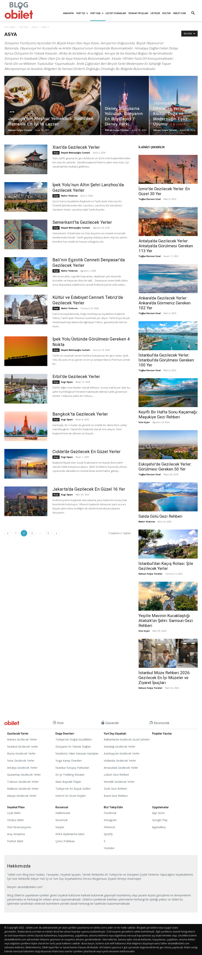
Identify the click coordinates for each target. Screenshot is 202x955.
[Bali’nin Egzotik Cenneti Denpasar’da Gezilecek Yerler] (25, 272)
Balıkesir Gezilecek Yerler (23, 788)
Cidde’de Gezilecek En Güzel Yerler (86, 451)
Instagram (110, 820)
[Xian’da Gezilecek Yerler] (25, 159)
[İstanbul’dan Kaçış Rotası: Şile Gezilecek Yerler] (168, 544)
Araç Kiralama (16, 834)
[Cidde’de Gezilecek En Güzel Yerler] (25, 464)
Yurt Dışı (95, 13)
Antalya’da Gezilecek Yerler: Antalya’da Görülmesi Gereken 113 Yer (165, 246)
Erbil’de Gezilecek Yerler (76, 376)
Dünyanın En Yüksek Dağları (73, 746)
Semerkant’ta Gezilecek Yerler (82, 222)
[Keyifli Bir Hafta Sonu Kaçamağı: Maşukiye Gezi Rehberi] (168, 392)
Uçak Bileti (14, 813)
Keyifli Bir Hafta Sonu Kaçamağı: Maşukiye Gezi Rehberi (168, 414)
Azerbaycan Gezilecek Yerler (121, 753)
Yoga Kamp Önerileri (68, 760)
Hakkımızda (62, 813)
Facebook (110, 813)
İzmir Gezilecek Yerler (20, 760)
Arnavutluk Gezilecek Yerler (121, 768)
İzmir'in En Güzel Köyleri (70, 796)
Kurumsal (61, 820)
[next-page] (56, 533)
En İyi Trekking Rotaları (69, 774)
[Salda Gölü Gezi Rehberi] (168, 496)
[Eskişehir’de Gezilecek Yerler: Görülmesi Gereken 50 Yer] (168, 444)
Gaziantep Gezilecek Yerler (24, 774)
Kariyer (59, 827)
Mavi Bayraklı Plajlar (68, 782)
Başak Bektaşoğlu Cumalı (75, 152)
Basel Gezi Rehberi (116, 796)
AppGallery (159, 827)
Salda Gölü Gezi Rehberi (160, 516)
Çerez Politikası (65, 841)
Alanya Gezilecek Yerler (21, 796)
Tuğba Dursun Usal (149, 199)
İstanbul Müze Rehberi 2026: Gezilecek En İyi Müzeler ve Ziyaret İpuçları (164, 677)
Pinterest (109, 827)
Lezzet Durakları (116, 13)
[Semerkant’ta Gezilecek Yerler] (25, 234)
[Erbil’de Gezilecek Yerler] (25, 389)
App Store (158, 813)
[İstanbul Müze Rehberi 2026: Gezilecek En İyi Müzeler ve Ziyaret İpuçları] (168, 653)
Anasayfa (68, 13)
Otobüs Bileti (15, 820)
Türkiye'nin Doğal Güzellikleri (73, 739)
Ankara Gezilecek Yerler (22, 739)
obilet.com (179, 13)
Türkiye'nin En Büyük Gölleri (73, 788)
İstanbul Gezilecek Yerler (22, 746)
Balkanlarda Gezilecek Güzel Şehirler (127, 739)
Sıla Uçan (144, 422)
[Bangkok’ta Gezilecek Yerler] (25, 426)
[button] (193, 13)
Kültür (166, 13)
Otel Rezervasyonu (19, 827)
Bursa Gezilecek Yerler (21, 753)
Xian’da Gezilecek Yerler (76, 147)
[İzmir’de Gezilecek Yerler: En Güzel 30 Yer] (168, 169)
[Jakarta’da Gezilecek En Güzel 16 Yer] (25, 501)
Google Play (159, 820)
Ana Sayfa (9, 27)
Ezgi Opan (67, 381)
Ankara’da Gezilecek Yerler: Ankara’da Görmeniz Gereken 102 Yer (164, 303)
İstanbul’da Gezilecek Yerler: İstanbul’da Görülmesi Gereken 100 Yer (166, 360)
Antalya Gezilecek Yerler (22, 768)
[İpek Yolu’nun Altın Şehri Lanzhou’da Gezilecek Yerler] (25, 197)
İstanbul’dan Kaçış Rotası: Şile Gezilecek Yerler (165, 566)
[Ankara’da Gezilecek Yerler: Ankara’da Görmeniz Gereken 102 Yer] (168, 278)
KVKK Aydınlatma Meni (69, 834)
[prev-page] (7, 533)
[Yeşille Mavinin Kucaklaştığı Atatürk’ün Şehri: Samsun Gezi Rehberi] (168, 596)
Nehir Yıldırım (69, 195)
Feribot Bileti (15, 841)
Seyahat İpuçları (138, 13)
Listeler (155, 13)
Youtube (109, 848)
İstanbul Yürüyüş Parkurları (72, 768)
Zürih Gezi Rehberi (115, 788)
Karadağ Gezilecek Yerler (119, 746)
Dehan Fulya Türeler (20, 130)
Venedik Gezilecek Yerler (119, 782)
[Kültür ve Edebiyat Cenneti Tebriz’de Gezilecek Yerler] (25, 309)
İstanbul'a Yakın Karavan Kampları (76, 753)
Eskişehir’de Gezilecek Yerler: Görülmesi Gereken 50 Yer (165, 466)
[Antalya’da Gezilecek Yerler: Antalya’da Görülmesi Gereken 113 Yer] (168, 221)
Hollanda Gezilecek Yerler (120, 760)
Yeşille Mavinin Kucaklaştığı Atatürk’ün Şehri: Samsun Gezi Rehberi (165, 620)
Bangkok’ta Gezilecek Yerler (80, 414)
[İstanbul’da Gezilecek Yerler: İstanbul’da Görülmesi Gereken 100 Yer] (168, 335)
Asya (34, 27)
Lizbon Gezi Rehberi (116, 774)
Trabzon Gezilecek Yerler (23, 782)
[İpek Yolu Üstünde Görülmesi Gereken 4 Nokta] (25, 351)
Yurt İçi (80, 13)
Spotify (108, 834)
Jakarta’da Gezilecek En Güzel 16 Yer (88, 489)
